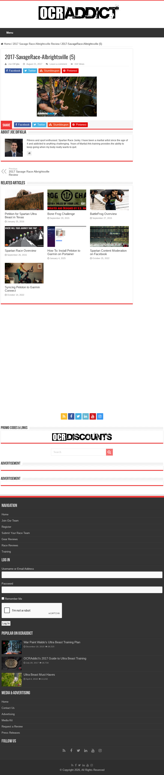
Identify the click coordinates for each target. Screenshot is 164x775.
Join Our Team (10, 520)
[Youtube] (93, 416)
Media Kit (7, 720)
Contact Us (8, 707)
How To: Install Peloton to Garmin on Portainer (63, 252)
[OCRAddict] (82, 12)
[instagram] (100, 416)
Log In (6, 623)
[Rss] (64, 416)
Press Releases (11, 732)
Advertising (8, 714)
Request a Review (12, 726)
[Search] (109, 452)
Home (7, 43)
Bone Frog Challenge (61, 213)
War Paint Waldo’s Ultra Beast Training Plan (52, 642)
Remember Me (13, 598)
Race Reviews (10, 545)
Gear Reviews (10, 539)
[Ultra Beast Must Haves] (12, 679)
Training (6, 551)
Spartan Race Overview (20, 250)
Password (7, 583)
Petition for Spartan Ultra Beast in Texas (21, 215)
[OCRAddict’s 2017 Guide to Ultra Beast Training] (12, 663)
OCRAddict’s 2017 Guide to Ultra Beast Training (55, 658)
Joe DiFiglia (13, 64)
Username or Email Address (18, 568)
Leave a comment (58, 64)
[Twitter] (78, 416)
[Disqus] (67, 362)
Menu (9, 32)
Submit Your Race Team (16, 533)
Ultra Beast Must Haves (39, 674)
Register (6, 526)
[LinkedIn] (85, 416)
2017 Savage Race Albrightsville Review (36, 43)
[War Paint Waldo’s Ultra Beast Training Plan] (12, 647)
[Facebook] (71, 416)
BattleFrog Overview (103, 213)
